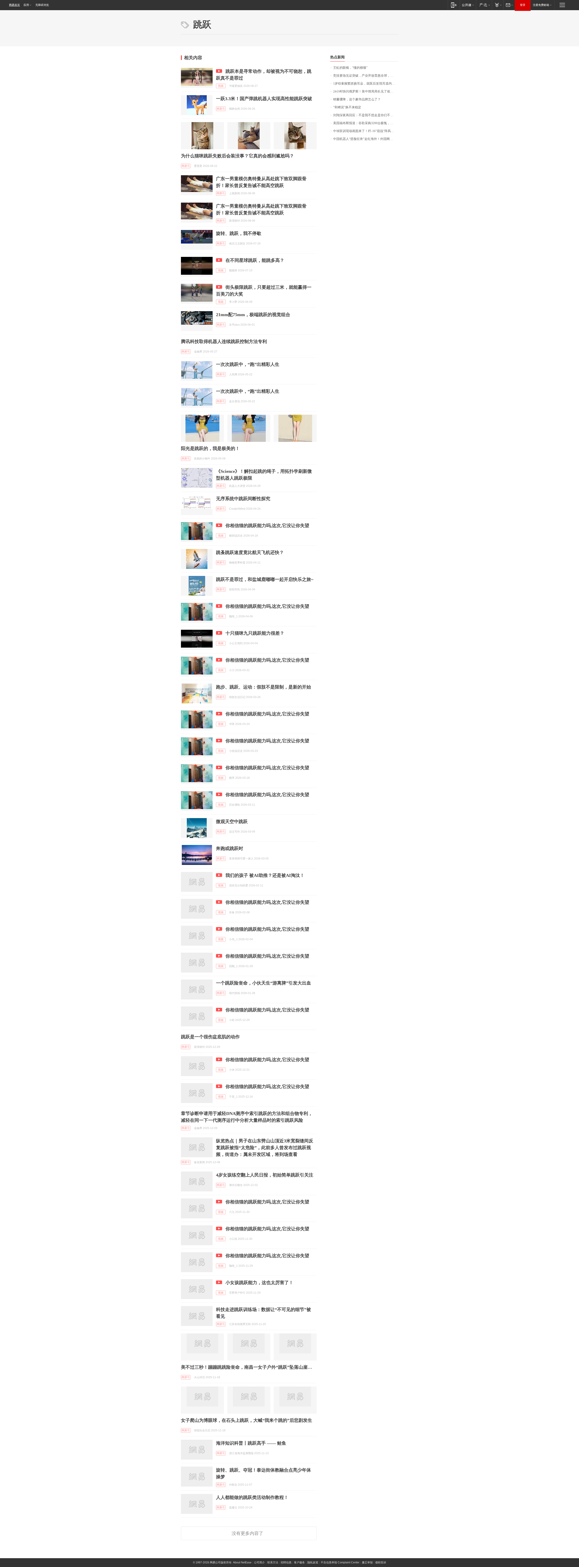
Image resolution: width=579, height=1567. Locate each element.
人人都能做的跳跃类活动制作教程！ (252, 1497)
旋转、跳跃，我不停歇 (238, 233)
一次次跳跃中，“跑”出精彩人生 (247, 364)
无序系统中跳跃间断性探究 (243, 498)
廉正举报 (367, 1562)
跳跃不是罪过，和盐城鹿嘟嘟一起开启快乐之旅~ (264, 579)
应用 (26, 5)
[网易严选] (484, 5)
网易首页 (14, 5)
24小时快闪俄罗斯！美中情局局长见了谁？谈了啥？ (365, 91)
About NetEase (242, 1562)
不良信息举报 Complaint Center (340, 1562)
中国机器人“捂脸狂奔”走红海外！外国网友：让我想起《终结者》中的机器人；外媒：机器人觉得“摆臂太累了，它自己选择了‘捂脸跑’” (365, 139)
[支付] (497, 5)
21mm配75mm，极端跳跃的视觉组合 (253, 314)
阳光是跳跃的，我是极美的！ (210, 448)
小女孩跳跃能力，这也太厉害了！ (259, 1282)
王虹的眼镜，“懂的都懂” (350, 67)
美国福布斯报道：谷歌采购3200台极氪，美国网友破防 (365, 123)
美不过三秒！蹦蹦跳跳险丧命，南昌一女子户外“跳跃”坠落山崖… (246, 1367)
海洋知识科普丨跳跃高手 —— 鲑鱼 (251, 1443)
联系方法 (272, 1562)
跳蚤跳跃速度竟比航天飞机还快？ (250, 552)
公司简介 (259, 1562)
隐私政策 (312, 1562)
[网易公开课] (468, 5)
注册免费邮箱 (541, 5)
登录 (522, 5)
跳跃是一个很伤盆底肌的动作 (210, 1036)
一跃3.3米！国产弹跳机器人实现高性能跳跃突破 (264, 98)
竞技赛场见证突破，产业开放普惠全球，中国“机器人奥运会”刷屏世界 (365, 75)
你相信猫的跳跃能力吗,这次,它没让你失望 (267, 525)
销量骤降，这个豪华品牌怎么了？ (357, 99)
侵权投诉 (380, 1562)
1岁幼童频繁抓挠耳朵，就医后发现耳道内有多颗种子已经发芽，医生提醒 (365, 83)
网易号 (221, 108)
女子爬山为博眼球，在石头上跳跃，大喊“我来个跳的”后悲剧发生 (246, 1420)
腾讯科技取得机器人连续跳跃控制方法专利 (224, 341)
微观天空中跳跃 (232, 821)
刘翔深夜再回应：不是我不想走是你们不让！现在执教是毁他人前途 (365, 115)
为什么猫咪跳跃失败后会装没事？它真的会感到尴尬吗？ (237, 155)
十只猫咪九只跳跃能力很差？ (254, 633)
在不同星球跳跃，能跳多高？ (254, 260)
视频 (220, 86)
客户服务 (299, 1562)
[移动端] (454, 5)
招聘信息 (286, 1562)
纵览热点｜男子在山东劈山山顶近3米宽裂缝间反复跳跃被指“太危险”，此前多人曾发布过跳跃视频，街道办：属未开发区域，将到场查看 (264, 1147)
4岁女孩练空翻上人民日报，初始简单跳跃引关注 (264, 1174)
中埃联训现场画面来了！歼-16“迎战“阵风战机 (365, 131)
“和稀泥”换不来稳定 (347, 107)
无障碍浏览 (42, 5)
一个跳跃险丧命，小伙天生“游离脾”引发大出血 (263, 982)
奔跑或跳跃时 (229, 848)
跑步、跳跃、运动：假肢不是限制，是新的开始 (263, 686)
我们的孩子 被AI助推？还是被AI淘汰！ (264, 875)
